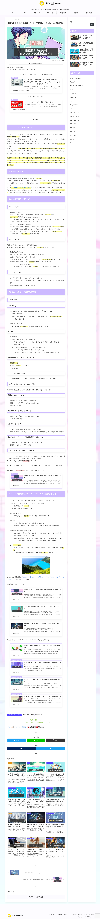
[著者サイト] (21, 748)
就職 (33, 714)
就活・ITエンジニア (12, 714)
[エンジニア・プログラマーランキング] (32, 727)
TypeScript (73, 93)
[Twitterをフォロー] (50, 748)
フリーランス (74, 124)
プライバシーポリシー (89, 914)
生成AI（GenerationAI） (77, 86)
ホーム (65, 914)
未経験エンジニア (39, 714)
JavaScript (73, 97)
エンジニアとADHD (75, 120)
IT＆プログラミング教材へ (56, 914)
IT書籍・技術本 (74, 116)
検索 (71, 22)
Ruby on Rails (74, 105)
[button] (55, 740)
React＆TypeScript (75, 78)
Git (71, 108)
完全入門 (72, 82)
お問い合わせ (79, 914)
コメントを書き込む (36, 897)
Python (72, 101)
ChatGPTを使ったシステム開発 (32, 577)
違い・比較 (73, 135)
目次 (34, 119)
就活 (29, 714)
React (71, 89)
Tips (25, 714)
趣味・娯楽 (73, 131)
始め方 (20, 714)
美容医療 (72, 127)
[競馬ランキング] (40, 727)
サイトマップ (72, 914)
